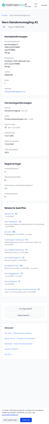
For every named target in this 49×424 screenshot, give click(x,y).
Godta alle (26, 420)
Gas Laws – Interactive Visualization (18, 333)
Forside (4, 15)
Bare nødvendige (10, 420)
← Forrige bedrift (24, 308)
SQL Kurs (8, 354)
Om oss (36, 5)
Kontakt (44, 5)
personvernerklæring (10, 415)
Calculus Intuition (11, 349)
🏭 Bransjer (28, 5)
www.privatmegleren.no (15, 91)
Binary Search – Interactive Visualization (20, 338)
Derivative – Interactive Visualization (18, 344)
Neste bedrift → (24, 315)
